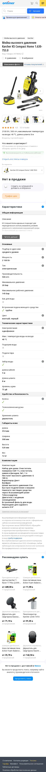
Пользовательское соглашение (31, 764)
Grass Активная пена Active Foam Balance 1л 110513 (32, 581)
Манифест (14, 764)
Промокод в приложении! (16, 17)
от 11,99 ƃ (28, 587)
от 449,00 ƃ (7, 587)
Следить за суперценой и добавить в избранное (22, 187)
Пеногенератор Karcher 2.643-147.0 (31, 615)
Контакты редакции (21, 761)
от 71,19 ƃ (7, 621)
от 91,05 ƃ (28, 621)
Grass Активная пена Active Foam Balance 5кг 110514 (11, 649)
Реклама (33, 761)
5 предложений (29, 590)
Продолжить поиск (23, 678)
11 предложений (8, 590)
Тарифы (6, 764)
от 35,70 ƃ (7, 655)
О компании (7, 761)
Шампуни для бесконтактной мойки (32, 578)
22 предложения (8, 624)
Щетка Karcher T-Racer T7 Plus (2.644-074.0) (11, 581)
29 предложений (29, 624)
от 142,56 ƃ (28, 655)
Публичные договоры (11, 767)
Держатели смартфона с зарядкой (11, 612)
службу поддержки (15, 538)
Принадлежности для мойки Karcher (11, 578)
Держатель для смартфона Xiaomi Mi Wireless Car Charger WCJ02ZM (32, 649)
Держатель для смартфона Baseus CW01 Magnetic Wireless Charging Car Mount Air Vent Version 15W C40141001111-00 (11, 615)
